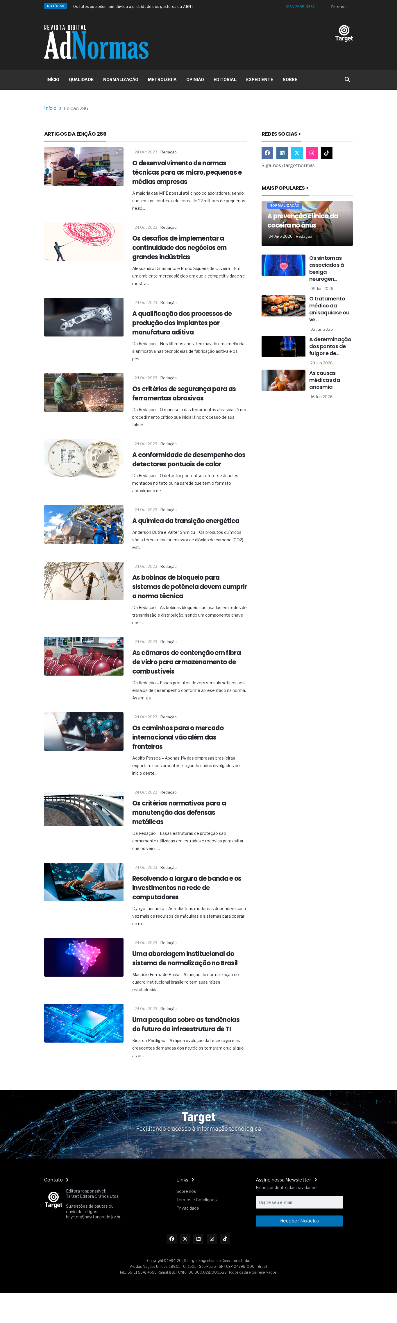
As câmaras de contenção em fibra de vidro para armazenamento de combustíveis (186, 662)
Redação (168, 152)
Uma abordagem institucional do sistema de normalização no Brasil (184, 958)
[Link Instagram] (312, 153)
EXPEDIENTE (259, 79)
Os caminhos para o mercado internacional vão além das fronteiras (177, 737)
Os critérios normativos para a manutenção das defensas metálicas (179, 812)
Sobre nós (186, 1191)
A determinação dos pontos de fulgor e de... (330, 346)
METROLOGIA (162, 79)
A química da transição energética (185, 520)
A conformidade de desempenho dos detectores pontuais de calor (188, 459)
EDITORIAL (225, 79)
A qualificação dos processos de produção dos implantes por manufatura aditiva (182, 323)
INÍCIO (53, 79)
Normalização (285, 205)
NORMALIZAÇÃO (120, 79)
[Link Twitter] (297, 153)
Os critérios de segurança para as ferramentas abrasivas (184, 393)
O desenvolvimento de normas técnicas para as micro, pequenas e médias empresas (187, 172)
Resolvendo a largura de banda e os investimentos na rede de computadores (187, 888)
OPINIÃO (195, 79)
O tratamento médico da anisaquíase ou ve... (329, 309)
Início (50, 108)
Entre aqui (339, 7)
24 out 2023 (146, 152)
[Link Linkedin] (282, 153)
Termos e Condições (196, 1199)
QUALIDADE (81, 79)
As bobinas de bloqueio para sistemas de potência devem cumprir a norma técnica (189, 587)
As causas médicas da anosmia (324, 380)
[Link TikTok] (326, 153)
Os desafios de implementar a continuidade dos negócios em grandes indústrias (179, 248)
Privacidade (187, 1208)
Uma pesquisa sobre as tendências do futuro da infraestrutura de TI (185, 1024)
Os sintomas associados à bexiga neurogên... (326, 268)
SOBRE (290, 79)
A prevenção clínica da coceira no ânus (302, 221)
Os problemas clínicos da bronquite (105, 8)
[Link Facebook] (267, 153)
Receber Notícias (299, 1221)
